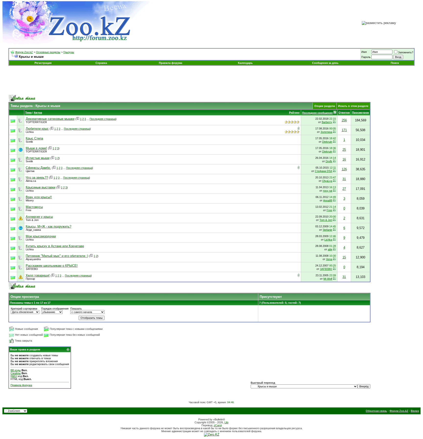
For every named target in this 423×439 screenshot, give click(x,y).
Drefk (329, 161)
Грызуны (68, 52)
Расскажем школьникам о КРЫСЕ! (52, 265)
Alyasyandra (33, 259)
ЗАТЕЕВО (32, 268)
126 (344, 169)
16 (344, 159)
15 (344, 257)
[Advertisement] (211, 80)
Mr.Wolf (327, 278)
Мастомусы (34, 207)
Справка (101, 62)
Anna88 (327, 200)
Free (28, 210)
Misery (30, 200)
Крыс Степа (34, 138)
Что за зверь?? (37, 177)
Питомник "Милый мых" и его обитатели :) (57, 256)
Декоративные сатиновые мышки (50, 119)
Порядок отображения (55, 308)
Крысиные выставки (40, 187)
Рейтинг (294, 112)
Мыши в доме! (36, 148)
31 (344, 179)
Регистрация (43, 62)
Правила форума (170, 62)
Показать (76, 308)
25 (344, 149)
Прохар (30, 278)
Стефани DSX (323, 171)
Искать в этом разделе (353, 105)
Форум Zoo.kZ (24, 52)
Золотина (326, 131)
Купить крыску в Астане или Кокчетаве (55, 246)
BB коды (16, 370)
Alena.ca (31, 180)
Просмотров (360, 112)
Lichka (30, 131)
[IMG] (14, 376)
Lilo (226, 422)
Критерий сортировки (24, 308)
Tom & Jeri (32, 220)
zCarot (218, 425)
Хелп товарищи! (38, 275)
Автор (38, 112)
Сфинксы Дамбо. (38, 168)
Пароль (366, 57)
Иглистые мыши (37, 158)
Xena (329, 259)
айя (330, 249)
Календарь (245, 62)
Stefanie (327, 229)
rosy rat (327, 190)
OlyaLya (327, 180)
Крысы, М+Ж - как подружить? (48, 226)
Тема (28, 112)
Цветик (30, 171)
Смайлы (16, 373)
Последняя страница (103, 118)
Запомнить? (405, 52)
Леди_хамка (33, 229)
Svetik (29, 141)
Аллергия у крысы (39, 217)
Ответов (344, 112)
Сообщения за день (325, 62)
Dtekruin (327, 141)
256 (344, 120)
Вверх (415, 410)
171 (344, 130)
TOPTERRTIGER (36, 122)
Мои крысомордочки (41, 236)
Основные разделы (48, 52)
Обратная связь (376, 410)
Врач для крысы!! (39, 197)
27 (344, 189)
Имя (364, 51)
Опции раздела (324, 105)
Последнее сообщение (317, 112)
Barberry (327, 122)
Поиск (395, 62)
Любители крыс (37, 128)
